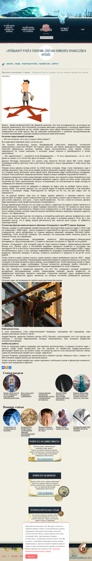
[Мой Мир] (10, 367)
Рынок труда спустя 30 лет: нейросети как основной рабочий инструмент (11, 395)
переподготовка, (30, 64)
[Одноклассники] (6, 367)
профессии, (44, 64)
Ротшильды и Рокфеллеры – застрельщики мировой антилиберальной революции (27, 431)
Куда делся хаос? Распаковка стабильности (27, 394)
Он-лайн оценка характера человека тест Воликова (9, 28)
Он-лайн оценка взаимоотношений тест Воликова (28, 29)
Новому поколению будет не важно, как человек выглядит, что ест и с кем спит (81, 395)
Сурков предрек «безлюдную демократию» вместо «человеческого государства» (46, 396)
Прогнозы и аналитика (64, 29)
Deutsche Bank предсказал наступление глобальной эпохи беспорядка (62, 396)
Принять (31, 556)
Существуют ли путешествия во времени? (10, 428)
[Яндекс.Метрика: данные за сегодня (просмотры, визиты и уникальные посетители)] (86, 557)
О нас (4, 556)
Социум (26, 72)
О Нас (83, 29)
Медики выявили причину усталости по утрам (45, 428)
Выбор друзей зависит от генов (62, 428)
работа (55, 64)
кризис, (10, 64)
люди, (18, 64)
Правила (14, 556)
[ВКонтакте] (3, 367)
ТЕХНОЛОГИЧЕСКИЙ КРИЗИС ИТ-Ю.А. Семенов (82, 428)
